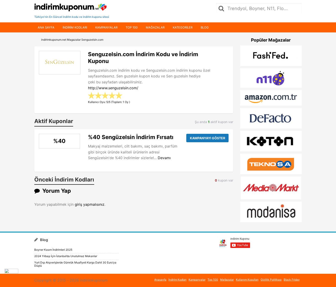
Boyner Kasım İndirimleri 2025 (53, 249)
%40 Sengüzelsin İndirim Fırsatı (130, 137)
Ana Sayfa (46, 27)
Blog (205, 27)
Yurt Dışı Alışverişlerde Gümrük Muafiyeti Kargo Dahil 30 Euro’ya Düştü (75, 264)
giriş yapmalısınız (89, 204)
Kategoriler (182, 27)
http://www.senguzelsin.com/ (113, 88)
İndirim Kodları (177, 279)
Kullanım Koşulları (247, 279)
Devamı (164, 157)
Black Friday (292, 279)
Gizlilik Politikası (271, 279)
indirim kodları (75, 27)
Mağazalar (155, 27)
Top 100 (132, 27)
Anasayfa (160, 279)
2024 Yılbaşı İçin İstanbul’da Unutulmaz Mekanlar (65, 256)
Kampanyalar (106, 27)
